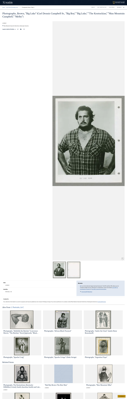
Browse (119, 7)
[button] (88, 141)
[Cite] (21, 29)
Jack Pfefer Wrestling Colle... (12, 7)
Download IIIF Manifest (86, 291)
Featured (111, 7)
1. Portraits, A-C (17, 307)
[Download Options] (24, 29)
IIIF (80, 286)
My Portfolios (102, 7)
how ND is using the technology (99, 289)
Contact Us (6, 299)
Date (4, 282)
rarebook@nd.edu (101, 301)
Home (3, 7)
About (93, 7)
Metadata (80, 283)
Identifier (5, 289)
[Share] (18, 29)
